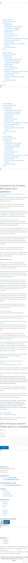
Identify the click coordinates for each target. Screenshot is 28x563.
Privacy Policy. (24, 550)
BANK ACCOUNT (9, 37)
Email (1, 433)
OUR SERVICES (7, 23)
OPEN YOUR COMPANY (9, 21)
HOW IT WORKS (7, 19)
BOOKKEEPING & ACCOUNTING (13, 26)
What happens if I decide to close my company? (13, 280)
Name (2, 430)
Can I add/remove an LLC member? (9, 220)
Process (5, 505)
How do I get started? (6, 412)
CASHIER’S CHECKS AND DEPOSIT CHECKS (16, 38)
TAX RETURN (8, 24)
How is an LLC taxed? (5, 311)
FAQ (4, 507)
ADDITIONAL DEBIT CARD (12, 40)
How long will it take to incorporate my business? (13, 387)
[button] (14, 195)
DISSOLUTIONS (9, 33)
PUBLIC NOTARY (9, 42)
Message (2, 436)
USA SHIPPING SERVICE (11, 35)
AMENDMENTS (9, 31)
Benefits (5, 503)
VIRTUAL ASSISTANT (10, 47)
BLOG (4, 49)
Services (5, 501)
